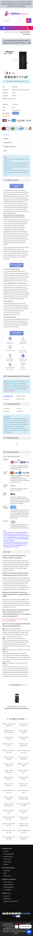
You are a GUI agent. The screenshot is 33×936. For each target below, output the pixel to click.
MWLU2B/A (6, 411)
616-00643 (6, 399)
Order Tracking (8, 882)
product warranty (8, 621)
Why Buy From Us (8, 856)
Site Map (6, 864)
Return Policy (7, 876)
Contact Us (7, 896)
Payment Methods (9, 887)
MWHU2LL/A (6, 408)
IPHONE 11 (18, 408)
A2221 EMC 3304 (20, 396)
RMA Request (7, 898)
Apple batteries (14, 32)
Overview (6, 135)
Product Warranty (8, 854)
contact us (18, 619)
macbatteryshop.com (19, 924)
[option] (16, 60)
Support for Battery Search (11, 901)
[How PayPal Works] (16, 916)
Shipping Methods (9, 884)
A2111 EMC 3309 (20, 399)
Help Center (7, 870)
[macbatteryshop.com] (16, 13)
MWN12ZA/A (19, 411)
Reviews (5, 138)
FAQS (5, 151)
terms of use (7, 859)
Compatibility (7, 143)
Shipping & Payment (9, 147)
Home (6, 32)
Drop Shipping (7, 890)
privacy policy (7, 862)
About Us (6, 851)
